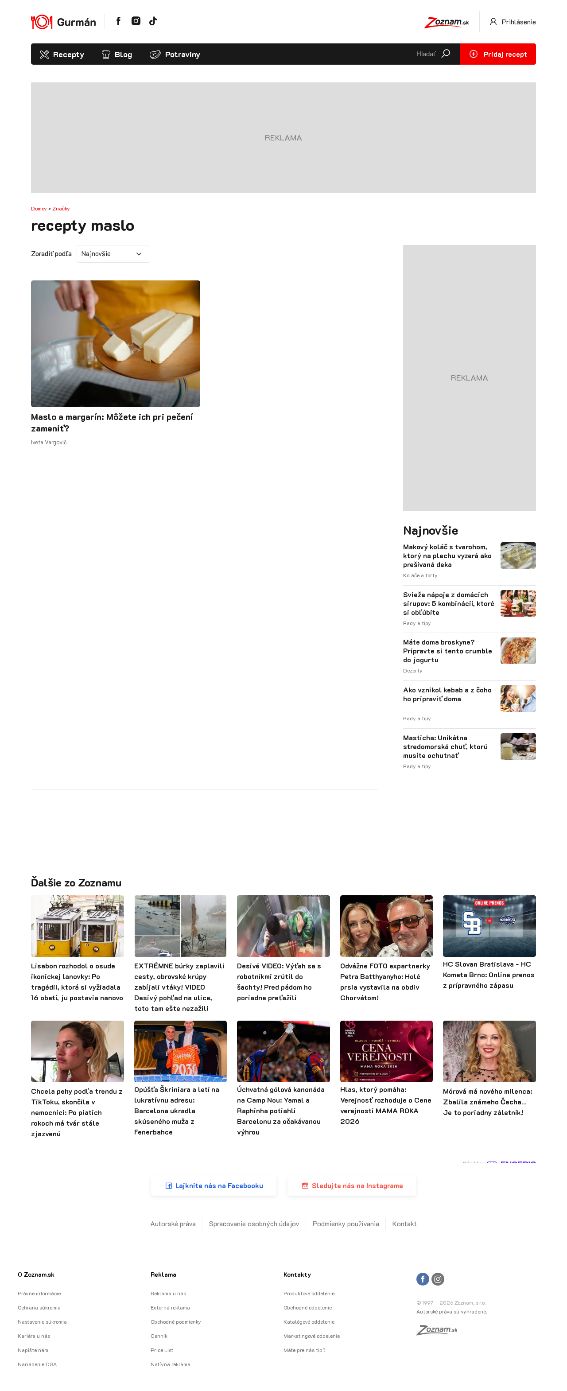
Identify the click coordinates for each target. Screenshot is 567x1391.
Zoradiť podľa (51, 253)
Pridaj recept (504, 53)
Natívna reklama (170, 1364)
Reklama (163, 1274)
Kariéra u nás (34, 1335)
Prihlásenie (518, 21)
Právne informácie (39, 1293)
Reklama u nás (168, 1293)
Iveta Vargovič (49, 442)
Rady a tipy (417, 622)
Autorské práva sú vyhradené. (451, 1311)
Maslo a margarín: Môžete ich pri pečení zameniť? (112, 422)
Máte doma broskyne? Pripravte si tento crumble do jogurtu (447, 650)
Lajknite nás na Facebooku (219, 1185)
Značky (61, 208)
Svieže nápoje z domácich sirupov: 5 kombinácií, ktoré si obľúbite (448, 603)
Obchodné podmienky (176, 1321)
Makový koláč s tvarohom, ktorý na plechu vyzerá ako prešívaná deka (447, 555)
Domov (39, 208)
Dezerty (413, 670)
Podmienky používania (346, 1223)
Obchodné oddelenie (308, 1307)
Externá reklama (170, 1307)
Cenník (159, 1335)
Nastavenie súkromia (42, 1321)
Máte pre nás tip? (304, 1349)
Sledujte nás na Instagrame (357, 1185)
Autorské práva (173, 1223)
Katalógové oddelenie (309, 1321)
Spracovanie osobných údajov (254, 1223)
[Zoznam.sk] (439, 1332)
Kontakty (297, 1274)
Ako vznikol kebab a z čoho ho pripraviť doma (447, 694)
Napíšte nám (33, 1349)
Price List (162, 1349)
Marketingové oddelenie (312, 1335)
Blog (123, 54)
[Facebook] (422, 1279)
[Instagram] (437, 1279)
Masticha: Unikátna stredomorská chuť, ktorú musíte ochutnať (445, 746)
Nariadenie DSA (37, 1364)
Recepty (68, 54)
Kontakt (404, 1223)
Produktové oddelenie (309, 1293)
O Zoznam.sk (36, 1274)
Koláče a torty (420, 575)
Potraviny (182, 54)
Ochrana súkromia (39, 1307)
